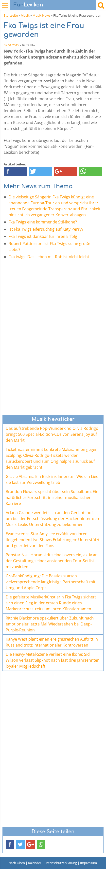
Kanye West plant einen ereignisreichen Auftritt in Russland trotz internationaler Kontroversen (52, 642)
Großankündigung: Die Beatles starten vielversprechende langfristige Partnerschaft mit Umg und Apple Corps (50, 581)
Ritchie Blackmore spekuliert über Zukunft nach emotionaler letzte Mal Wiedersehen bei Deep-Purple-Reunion (50, 624)
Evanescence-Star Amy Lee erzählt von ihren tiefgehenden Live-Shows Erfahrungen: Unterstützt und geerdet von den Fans (53, 539)
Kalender (34, 863)
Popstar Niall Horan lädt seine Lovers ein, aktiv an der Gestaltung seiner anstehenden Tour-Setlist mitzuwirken (52, 560)
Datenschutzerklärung (60, 863)
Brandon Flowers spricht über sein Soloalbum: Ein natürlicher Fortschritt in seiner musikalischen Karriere (52, 497)
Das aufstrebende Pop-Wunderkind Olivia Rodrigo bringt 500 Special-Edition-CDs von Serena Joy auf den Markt (52, 434)
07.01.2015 (11, 45)
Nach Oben (16, 863)
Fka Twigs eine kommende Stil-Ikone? (43, 222)
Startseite (11, 15)
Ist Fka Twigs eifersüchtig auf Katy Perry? (46, 229)
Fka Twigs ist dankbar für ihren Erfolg (43, 236)
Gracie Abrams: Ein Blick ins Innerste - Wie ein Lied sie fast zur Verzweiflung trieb (52, 479)
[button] (15, 171)
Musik (25, 15)
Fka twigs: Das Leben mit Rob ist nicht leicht (49, 256)
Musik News (41, 15)
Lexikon (28, 5)
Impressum (88, 863)
